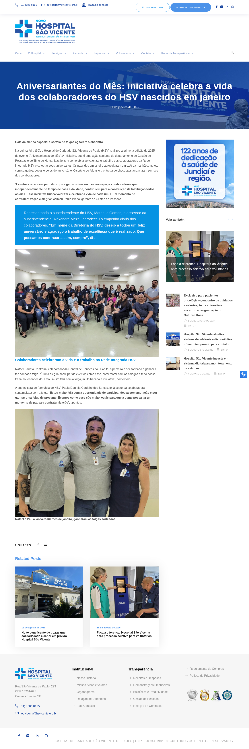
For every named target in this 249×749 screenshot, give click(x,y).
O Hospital (34, 53)
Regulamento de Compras (207, 668)
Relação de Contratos (147, 705)
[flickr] (221, 6)
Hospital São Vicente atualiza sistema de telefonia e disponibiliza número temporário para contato (208, 339)
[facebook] (216, 6)
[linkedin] (227, 6)
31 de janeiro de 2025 (124, 107)
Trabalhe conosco (98, 4)
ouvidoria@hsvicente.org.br (62, 4)
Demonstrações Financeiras (151, 685)
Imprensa (99, 53)
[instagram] (232, 6)
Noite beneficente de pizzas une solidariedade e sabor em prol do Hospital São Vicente (44, 636)
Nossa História (86, 678)
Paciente (78, 53)
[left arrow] (228, 219)
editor (210, 276)
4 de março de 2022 (199, 374)
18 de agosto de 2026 (108, 627)
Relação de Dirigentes (91, 698)
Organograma (86, 691)
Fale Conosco (86, 705)
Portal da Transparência (175, 53)
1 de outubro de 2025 (200, 350)
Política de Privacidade (205, 675)
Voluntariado (123, 53)
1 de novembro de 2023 (201, 321)
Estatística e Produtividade (150, 691)
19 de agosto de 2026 (33, 627)
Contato (146, 53)
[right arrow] (232, 219)
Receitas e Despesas (147, 678)
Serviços (56, 53)
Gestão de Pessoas (146, 698)
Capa (18, 53)
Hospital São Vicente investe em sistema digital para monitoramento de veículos (208, 363)
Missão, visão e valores (92, 685)
